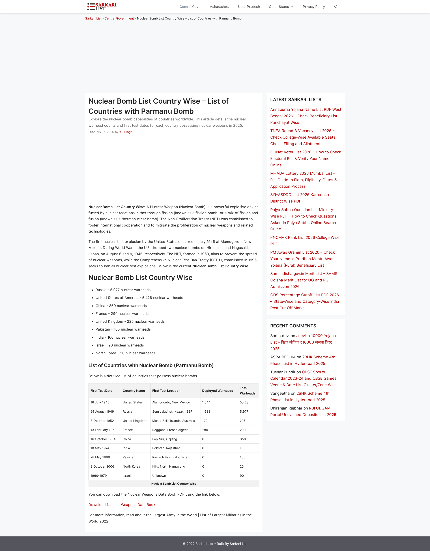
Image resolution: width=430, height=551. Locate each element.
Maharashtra (219, 6)
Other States (279, 6)
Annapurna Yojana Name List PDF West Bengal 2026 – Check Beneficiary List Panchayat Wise (305, 116)
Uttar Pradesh (249, 6)
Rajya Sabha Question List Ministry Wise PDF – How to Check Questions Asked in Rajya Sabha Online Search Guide (303, 219)
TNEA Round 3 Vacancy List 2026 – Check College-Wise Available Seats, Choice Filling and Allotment (303, 137)
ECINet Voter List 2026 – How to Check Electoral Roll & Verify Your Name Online (305, 158)
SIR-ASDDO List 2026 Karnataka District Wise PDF (299, 197)
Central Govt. (190, 6)
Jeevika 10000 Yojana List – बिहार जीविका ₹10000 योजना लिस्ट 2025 (303, 342)
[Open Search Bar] (336, 6)
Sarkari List (93, 18)
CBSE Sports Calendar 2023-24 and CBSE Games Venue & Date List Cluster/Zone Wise (303, 378)
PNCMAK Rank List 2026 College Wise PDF (305, 240)
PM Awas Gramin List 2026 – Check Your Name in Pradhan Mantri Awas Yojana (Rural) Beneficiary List (302, 259)
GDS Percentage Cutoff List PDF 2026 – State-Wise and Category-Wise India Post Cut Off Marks (304, 301)
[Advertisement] (215, 54)
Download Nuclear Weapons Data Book (121, 504)
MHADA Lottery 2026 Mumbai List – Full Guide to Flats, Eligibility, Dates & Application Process (303, 180)
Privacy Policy (314, 6)
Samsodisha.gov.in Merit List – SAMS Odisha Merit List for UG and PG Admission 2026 (303, 280)
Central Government (119, 18)
